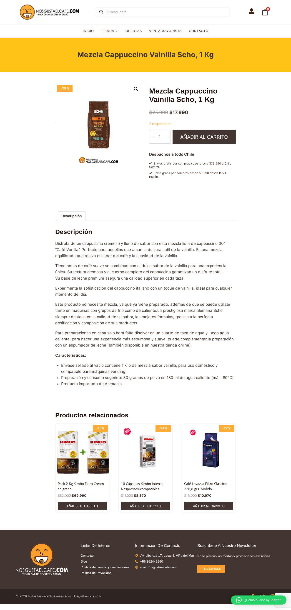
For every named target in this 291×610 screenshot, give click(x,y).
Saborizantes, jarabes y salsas (179, 197)
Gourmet (208, 192)
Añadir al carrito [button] (82, 506)
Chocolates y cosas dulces (183, 192)
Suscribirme (211, 569)
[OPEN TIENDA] (116, 31)
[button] (136, 89)
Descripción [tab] (71, 216)
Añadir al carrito (204, 137)
